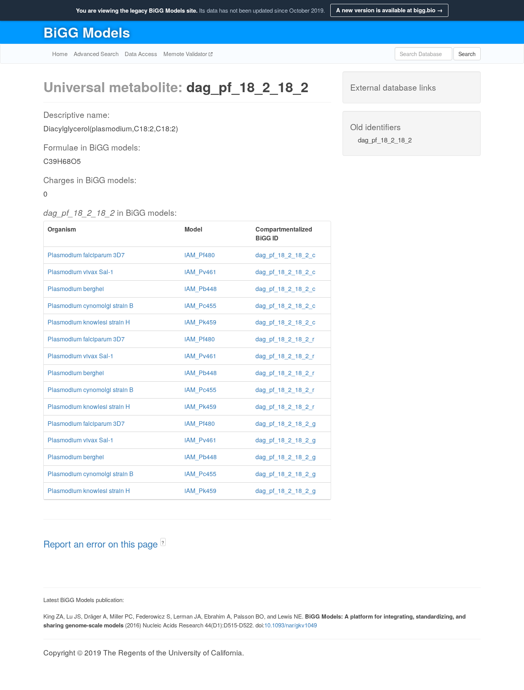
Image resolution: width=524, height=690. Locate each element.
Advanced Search (96, 54)
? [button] (162, 542)
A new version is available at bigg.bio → (389, 10)
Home (60, 54)
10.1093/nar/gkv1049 (290, 625)
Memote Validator (186, 54)
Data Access (141, 54)
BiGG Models (86, 32)
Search (467, 54)
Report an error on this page (101, 543)
